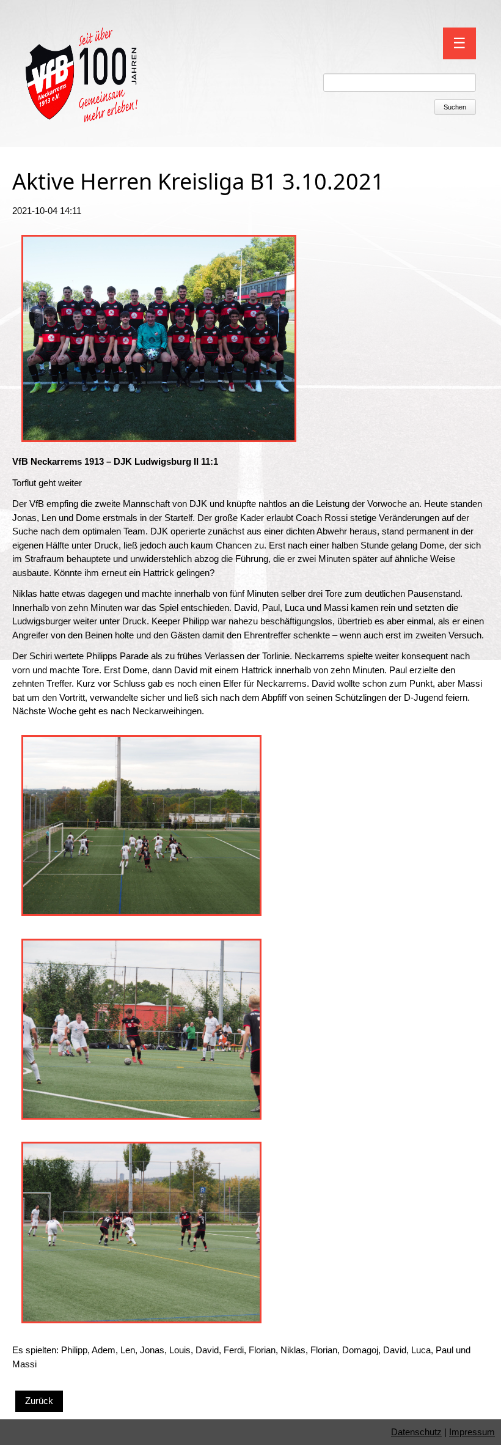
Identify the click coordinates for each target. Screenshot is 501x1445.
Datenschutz (416, 1432)
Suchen (455, 107)
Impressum (472, 1432)
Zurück (39, 1400)
